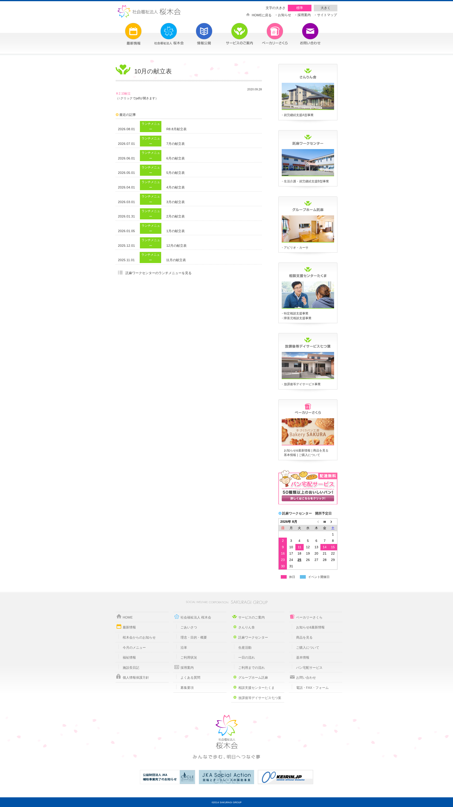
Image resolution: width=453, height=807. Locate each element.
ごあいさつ (188, 627)
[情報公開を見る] (197, 31)
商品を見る (320, 450)
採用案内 (304, 14)
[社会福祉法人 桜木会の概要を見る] (161, 31)
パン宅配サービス (309, 667)
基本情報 (290, 455)
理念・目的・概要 (193, 637)
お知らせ (284, 14)
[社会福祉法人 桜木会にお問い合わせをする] (303, 31)
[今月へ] (324, 521)
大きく (326, 8)
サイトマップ (327, 14)
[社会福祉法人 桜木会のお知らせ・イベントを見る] (126, 31)
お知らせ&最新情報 (297, 450)
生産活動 (245, 647)
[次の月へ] (333, 521)
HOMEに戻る (262, 14)
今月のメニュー (134, 647)
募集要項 (187, 688)
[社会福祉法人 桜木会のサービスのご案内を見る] (232, 31)
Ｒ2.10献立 (123, 93)
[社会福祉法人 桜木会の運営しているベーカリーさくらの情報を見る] (268, 31)
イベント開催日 (319, 577)
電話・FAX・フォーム (312, 688)
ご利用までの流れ (251, 667)
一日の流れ (246, 657)
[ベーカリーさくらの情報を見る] (307, 445)
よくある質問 (190, 677)
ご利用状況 (188, 657)
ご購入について (309, 455)
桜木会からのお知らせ (139, 637)
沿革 (183, 647)
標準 (299, 8)
